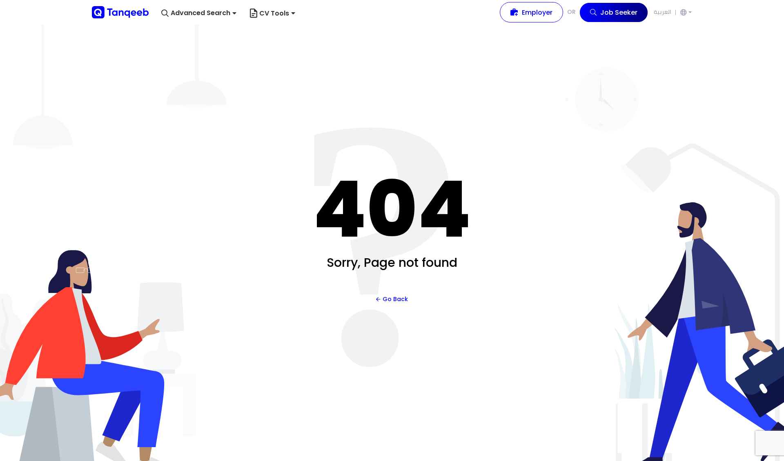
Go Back (395, 299)
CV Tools (274, 13)
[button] (199, 13)
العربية (662, 12)
